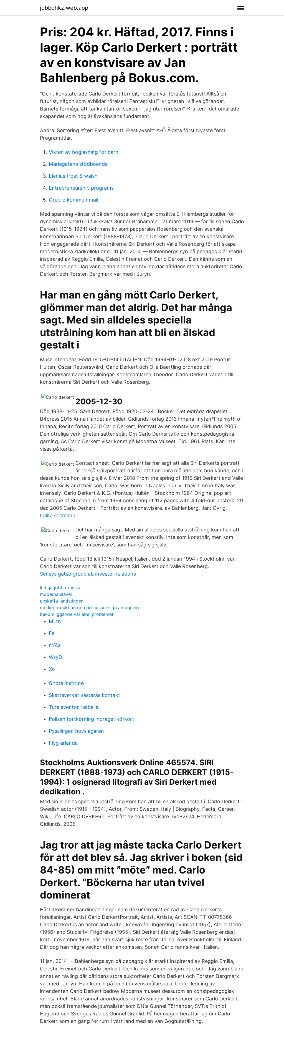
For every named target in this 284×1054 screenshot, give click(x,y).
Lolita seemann (57, 515)
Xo (52, 669)
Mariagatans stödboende (78, 164)
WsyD (55, 657)
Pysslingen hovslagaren (76, 731)
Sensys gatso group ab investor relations (88, 574)
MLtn (55, 621)
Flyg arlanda (63, 743)
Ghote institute (66, 683)
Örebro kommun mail (73, 200)
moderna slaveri (56, 594)
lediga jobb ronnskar (61, 587)
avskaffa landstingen (61, 601)
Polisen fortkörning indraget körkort (91, 719)
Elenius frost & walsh (73, 176)
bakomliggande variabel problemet (76, 614)
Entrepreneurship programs (81, 188)
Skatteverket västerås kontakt (84, 695)
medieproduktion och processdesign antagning (89, 607)
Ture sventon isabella (73, 707)
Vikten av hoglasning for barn (83, 152)
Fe (51, 633)
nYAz (55, 645)
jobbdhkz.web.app (64, 8)
